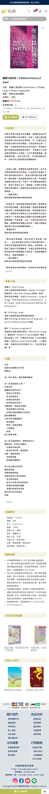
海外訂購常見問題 (36, 601)
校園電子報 (37, 747)
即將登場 (37, 734)
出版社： (7, 97)
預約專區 (11, 755)
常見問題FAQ (13, 718)
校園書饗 (37, 730)
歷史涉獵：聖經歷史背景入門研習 (16, 649)
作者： (6, 87)
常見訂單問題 (29, 569)
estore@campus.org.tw (28, 769)
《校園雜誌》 (38, 755)
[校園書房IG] (15, 782)
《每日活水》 (38, 751)
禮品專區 (37, 726)
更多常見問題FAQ (15, 604)
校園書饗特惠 (13, 747)
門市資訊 (12, 726)
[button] (29, 11)
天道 (13, 97)
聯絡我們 (12, 722)
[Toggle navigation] (46, 11)
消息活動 (12, 734)
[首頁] (8, 10)
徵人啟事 (12, 730)
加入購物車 (12, 117)
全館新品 (37, 718)
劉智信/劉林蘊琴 (16, 93)
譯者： (6, 93)
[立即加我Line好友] (34, 782)
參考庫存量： (9, 104)
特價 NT (6, 101)
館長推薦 (37, 722)
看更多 (9, 271)
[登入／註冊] (40, 11)
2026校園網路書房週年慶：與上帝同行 (24, 2)
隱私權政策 (12, 737)
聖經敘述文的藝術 (13, 690)
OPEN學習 (36, 758)
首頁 (5, 19)
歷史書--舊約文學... (36, 690)
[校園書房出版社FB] (21, 782)
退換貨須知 (37, 598)
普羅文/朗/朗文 (16, 87)
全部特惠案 (12, 751)
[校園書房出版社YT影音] (27, 782)
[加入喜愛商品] (45, 791)
